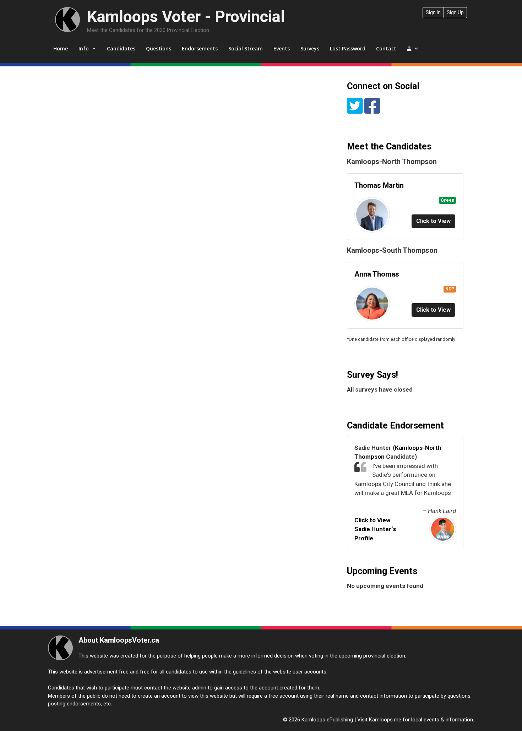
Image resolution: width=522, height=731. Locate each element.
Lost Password (347, 48)
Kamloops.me (385, 719)
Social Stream (245, 48)
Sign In (433, 12)
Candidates (121, 48)
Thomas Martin (379, 185)
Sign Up (455, 12)
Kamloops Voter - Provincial (186, 16)
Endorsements (200, 48)
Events (281, 48)
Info (83, 48)
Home (60, 48)
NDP (449, 288)
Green (447, 200)
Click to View (433, 221)
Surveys (309, 48)
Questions (158, 48)
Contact (386, 48)
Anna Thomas (376, 274)
